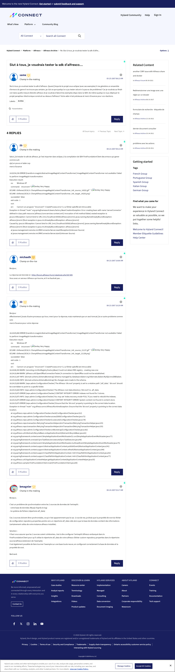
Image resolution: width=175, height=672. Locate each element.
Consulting (101, 596)
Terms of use (45, 644)
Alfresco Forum (140, 80)
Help (147, 15)
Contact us (17, 604)
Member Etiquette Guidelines (148, 233)
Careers (125, 585)
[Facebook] (14, 623)
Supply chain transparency (100, 644)
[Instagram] (28, 623)
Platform (27, 50)
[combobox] (64, 36)
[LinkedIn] (35, 623)
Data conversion (103, 601)
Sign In (157, 15)
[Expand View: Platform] (34, 24)
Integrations (56, 601)
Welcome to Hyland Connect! (148, 229)
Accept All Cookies (143, 666)
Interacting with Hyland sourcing (87, 647)
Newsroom (126, 606)
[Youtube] (42, 623)
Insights (54, 596)
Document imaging (105, 606)
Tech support (154, 601)
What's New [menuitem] (13, 24)
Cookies (34, 644)
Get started (45, 3)
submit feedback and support (69, 3)
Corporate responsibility (132, 601)
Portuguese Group (142, 178)
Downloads (76, 596)
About (124, 590)
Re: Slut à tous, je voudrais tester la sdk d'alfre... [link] (79, 50)
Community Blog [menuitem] (50, 24)
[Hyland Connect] (25, 15)
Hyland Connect (13, 50)
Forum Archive (17, 109)
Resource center (78, 585)
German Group (140, 190)
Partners (125, 596)
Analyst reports (57, 590)
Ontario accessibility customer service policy (132, 644)
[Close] (171, 665)
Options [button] (163, 50)
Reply (117, 119)
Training (152, 590)
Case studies (56, 585)
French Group (140, 173)
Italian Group (140, 186)
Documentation (155, 596)
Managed (100, 590)
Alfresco (37, 50)
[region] (87, 666)
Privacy (25, 644)
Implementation (104, 585)
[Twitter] (21, 623)
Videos (74, 601)
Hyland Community (131, 15)
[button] (13, 119)
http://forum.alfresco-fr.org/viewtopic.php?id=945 (52, 275)
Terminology (77, 590)
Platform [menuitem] (28, 24)
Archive (21, 101)
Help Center (139, 237)
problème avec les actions (143, 143)
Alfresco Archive (50, 50)
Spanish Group (140, 182)
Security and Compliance (63, 644)
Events (152, 585)
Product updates (78, 606)
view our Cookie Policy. (79, 669)
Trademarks (81, 644)
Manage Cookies (123, 666)
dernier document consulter (144, 128)
